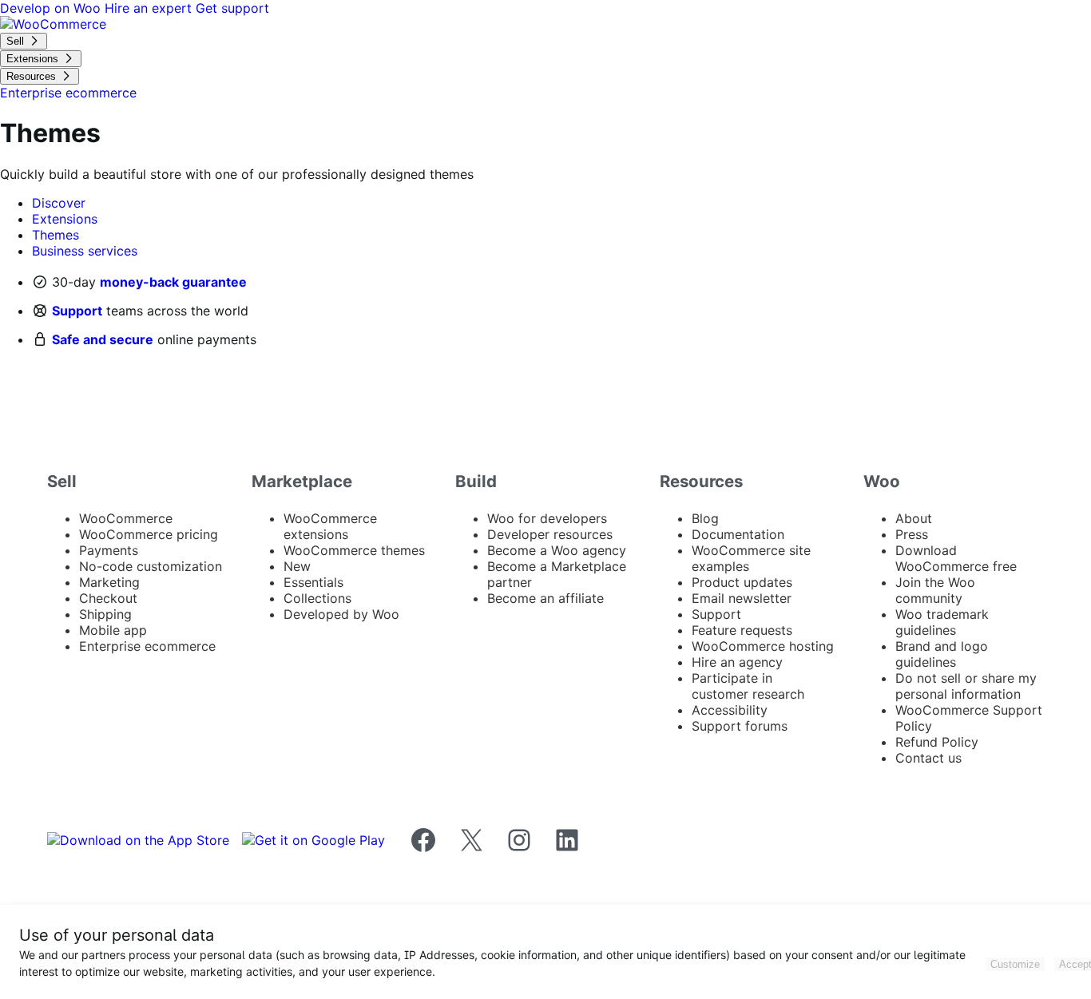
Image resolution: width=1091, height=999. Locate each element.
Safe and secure (102, 339)
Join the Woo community (935, 590)
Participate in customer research (748, 686)
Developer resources (550, 534)
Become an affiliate (545, 598)
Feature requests (742, 630)
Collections (317, 598)
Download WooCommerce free (956, 558)
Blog (705, 518)
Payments (108, 550)
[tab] (58, 203)
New (297, 566)
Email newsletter (741, 598)
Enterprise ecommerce (147, 646)
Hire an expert (150, 8)
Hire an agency (737, 662)
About (913, 518)
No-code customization (150, 566)
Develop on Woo (52, 8)
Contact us (928, 758)
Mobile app (113, 630)
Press (911, 534)
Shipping (105, 614)
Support (77, 311)
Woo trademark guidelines (942, 622)
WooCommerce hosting (763, 646)
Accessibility (730, 710)
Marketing (109, 582)
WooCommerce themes (354, 550)
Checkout (108, 598)
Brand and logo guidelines (941, 654)
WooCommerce (126, 518)
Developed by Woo (341, 614)
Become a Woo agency (556, 550)
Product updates (742, 582)
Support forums (740, 726)
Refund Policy (936, 742)
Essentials (313, 582)
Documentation (738, 534)
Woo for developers (547, 518)
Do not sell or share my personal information (966, 686)
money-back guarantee (173, 282)
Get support (232, 8)
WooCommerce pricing (148, 534)
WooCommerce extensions (330, 526)
